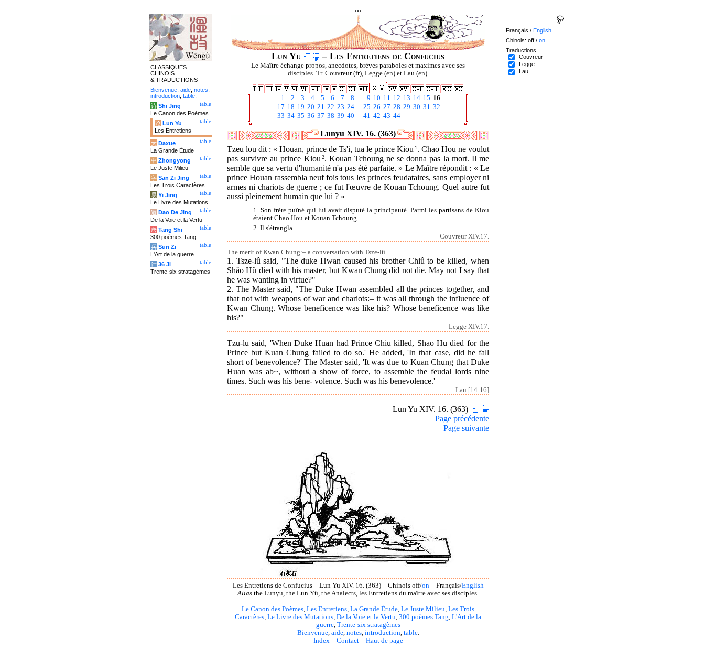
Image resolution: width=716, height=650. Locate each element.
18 (290, 107)
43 (386, 116)
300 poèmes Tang (424, 617)
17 (280, 107)
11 (386, 98)
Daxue (167, 143)
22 (330, 107)
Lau (523, 71)
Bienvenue (312, 632)
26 (376, 107)
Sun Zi (167, 247)
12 (396, 98)
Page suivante (466, 428)
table (411, 632)
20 (310, 107)
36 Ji (164, 264)
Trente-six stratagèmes (368, 625)
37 (320, 116)
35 (300, 116)
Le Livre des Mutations (300, 617)
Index (321, 640)
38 (330, 116)
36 (310, 116)
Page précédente (462, 418)
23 (339, 107)
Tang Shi (170, 229)
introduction (382, 632)
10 (376, 98)
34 (290, 116)
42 (376, 116)
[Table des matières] (316, 56)
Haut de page (384, 640)
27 (386, 107)
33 (280, 116)
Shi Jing (169, 106)
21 (320, 107)
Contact (348, 640)
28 (396, 107)
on (425, 585)
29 (406, 107)
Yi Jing (167, 195)
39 (339, 116)
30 (415, 107)
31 (425, 107)
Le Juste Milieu (423, 609)
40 (349, 116)
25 (366, 107)
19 (300, 107)
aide (337, 632)
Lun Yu (172, 123)
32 (435, 107)
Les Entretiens (327, 609)
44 (396, 116)
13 (406, 98)
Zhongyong (174, 160)
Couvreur (531, 56)
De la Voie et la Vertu (366, 617)
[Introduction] (306, 56)
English (473, 585)
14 (415, 98)
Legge (527, 64)
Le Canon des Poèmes (272, 609)
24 (349, 107)
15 (425, 98)
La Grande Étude (374, 609)
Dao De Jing (175, 212)
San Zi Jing (173, 178)
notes (354, 632)
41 (366, 116)
